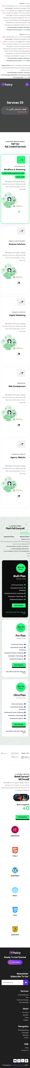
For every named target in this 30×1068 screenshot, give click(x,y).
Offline (26, 1038)
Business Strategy (22, 1000)
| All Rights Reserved (17, 1065)
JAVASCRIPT (15, 935)
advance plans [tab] (24, 536)
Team (26, 1017)
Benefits (25, 1015)
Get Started (22, 817)
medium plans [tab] (24, 532)
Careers (25, 1020)
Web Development (16, 386)
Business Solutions (17, 244)
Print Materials (23, 1002)
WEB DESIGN (15, 836)
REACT (15, 896)
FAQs (26, 1048)
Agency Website (17, 457)
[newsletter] (25, 982)
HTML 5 (15, 856)
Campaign (25, 1032)
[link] (18, 216)
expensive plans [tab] (9, 536)
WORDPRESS (15, 876)
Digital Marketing (17, 315)
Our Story (25, 1012)
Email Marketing (23, 995)
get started (18, 605)
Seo (27, 997)
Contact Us (24, 1050)
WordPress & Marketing (14, 169)
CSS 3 (15, 915)
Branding (25, 1035)
